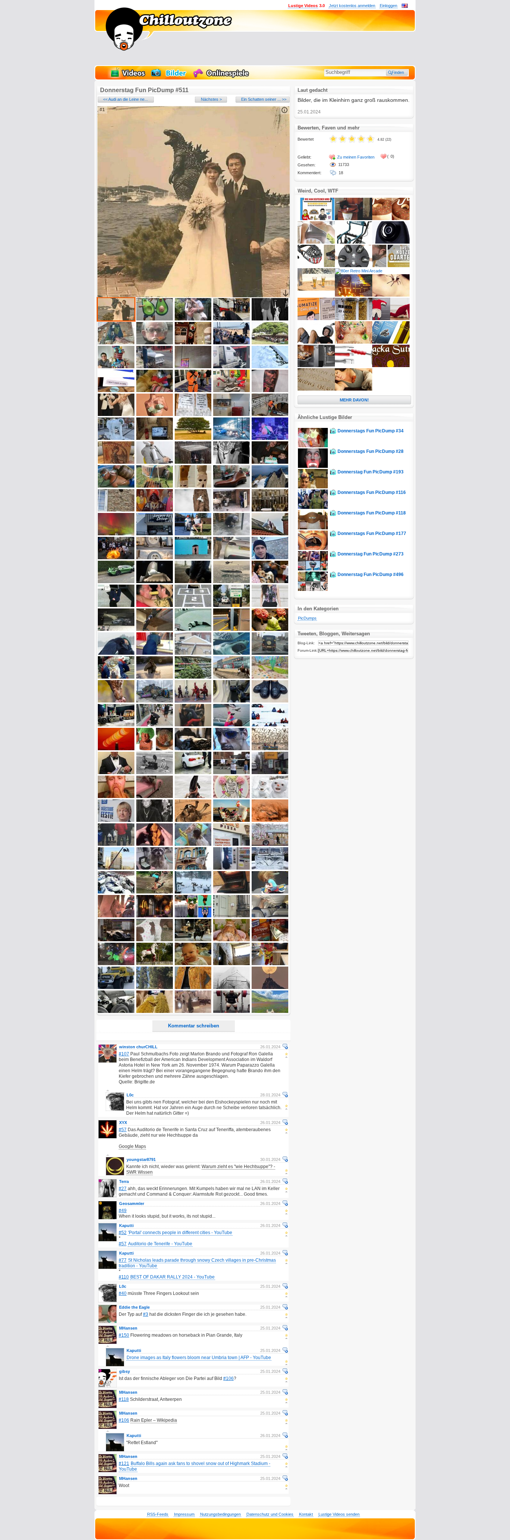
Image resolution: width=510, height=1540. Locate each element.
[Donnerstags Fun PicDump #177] (313, 548)
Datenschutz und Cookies (269, 1514)
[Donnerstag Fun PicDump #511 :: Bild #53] (193, 557)
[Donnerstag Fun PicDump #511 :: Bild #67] (154, 629)
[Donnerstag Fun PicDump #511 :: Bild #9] (231, 343)
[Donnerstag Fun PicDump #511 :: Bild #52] (154, 557)
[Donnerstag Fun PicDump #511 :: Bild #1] (116, 319)
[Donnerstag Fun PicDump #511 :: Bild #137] (154, 963)
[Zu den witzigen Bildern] (169, 77)
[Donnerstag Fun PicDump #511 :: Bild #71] (116, 653)
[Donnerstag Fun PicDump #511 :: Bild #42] (154, 510)
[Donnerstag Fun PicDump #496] (313, 589)
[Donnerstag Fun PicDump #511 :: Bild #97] (154, 772)
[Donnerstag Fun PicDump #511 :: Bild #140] (270, 963)
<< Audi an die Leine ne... (125, 99)
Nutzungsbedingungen (220, 1514)
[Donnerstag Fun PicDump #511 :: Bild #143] (193, 987)
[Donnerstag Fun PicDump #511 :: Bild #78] (193, 677)
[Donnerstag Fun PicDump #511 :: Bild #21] (116, 414)
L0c (130, 1095)
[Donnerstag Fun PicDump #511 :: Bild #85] (270, 701)
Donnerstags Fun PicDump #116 (372, 492)
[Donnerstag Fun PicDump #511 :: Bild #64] (231, 605)
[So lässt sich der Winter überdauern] (316, 289)
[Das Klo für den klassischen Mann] (353, 218)
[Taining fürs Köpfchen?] (316, 342)
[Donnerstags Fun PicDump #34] (313, 446)
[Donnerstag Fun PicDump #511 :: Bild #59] (231, 581)
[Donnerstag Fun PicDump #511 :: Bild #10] (270, 343)
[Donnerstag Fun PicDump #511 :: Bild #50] (270, 534)
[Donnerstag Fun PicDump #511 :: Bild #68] (193, 629)
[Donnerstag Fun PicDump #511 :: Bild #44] (231, 510)
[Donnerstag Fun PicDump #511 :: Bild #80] (270, 677)
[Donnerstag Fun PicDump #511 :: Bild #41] (116, 510)
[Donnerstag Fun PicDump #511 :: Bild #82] (154, 701)
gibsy (124, 1371)
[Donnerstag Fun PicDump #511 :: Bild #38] (193, 486)
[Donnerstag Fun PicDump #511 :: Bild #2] (154, 319)
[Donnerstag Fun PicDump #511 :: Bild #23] (193, 414)
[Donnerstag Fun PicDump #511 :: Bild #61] (116, 605)
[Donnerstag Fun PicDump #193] (313, 487)
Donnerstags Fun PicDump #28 (371, 451)
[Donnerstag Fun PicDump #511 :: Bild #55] (270, 557)
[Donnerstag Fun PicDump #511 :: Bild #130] (270, 916)
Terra (124, 1181)
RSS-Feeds (157, 1514)
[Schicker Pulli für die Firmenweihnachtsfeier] (353, 342)
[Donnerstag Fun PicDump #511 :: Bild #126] (116, 916)
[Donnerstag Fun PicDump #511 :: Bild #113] (193, 844)
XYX (123, 1122)
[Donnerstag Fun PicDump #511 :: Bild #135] (270, 940)
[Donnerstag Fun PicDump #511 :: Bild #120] (270, 868)
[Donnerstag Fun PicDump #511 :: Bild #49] (231, 534)
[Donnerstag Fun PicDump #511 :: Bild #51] (116, 557)
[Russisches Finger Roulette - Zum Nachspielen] (353, 265)
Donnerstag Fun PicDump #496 (371, 574)
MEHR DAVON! (354, 400)
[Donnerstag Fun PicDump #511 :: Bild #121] (116, 892)
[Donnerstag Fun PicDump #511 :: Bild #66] (116, 629)
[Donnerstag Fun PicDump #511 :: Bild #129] (231, 916)
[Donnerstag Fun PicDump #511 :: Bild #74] (231, 653)
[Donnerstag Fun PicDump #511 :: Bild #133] (193, 940)
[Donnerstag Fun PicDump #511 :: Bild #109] (231, 820)
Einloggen (388, 5)
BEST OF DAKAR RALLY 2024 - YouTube (172, 1277)
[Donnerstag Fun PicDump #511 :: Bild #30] (270, 438)
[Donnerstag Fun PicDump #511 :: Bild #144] (231, 987)
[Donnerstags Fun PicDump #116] (313, 507)
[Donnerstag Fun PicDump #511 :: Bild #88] (193, 725)
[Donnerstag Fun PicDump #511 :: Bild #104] (231, 796)
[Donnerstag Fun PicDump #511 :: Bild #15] (270, 366)
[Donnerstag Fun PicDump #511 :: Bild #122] (154, 892)
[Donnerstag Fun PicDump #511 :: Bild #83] (193, 701)
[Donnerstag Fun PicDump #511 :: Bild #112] (154, 844)
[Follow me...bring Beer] (316, 389)
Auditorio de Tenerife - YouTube (160, 1243)
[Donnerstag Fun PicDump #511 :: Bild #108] (193, 820)
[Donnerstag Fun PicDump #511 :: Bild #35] (270, 462)
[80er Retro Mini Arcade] (358, 271)
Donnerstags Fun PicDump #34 (371, 430)
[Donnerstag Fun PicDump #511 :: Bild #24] (231, 414)
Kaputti (126, 1225)
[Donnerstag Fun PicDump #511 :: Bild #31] (116, 462)
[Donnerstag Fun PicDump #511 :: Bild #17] (154, 390)
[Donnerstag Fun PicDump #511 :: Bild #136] (116, 963)
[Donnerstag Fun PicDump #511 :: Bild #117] (154, 868)
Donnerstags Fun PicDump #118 (372, 513)
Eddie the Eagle (134, 1307)
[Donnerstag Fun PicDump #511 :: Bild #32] (154, 462)
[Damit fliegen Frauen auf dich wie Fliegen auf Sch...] (391, 342)
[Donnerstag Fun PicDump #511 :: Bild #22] (154, 414)
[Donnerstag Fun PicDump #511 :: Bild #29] (231, 438)
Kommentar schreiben (193, 1026)
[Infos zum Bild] (284, 110)
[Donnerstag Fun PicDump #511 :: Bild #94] (231, 748)
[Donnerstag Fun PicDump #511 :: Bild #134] (231, 940)
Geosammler (131, 1203)
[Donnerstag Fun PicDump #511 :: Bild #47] (154, 534)
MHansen (128, 1328)
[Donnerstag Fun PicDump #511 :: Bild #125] (270, 892)
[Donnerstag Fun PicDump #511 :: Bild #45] (270, 510)
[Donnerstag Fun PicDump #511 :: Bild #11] (116, 366)
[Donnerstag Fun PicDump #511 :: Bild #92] (154, 748)
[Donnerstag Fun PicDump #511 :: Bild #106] (116, 820)
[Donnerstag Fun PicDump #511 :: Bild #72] (154, 653)
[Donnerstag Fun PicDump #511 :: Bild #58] (193, 581)
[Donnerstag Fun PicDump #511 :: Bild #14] (231, 366)
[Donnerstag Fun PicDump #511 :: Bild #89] (231, 725)
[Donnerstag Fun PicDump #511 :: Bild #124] (231, 892)
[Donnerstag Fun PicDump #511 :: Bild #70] (270, 629)
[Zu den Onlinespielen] (222, 77)
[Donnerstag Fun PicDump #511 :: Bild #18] (193, 390)
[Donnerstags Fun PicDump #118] (313, 528)
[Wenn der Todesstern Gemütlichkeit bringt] (353, 295)
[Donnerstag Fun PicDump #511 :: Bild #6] (116, 343)
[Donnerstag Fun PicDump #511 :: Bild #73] (193, 653)
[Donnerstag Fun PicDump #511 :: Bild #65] (270, 605)
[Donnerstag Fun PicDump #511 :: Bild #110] (270, 820)
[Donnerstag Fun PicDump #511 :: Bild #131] (116, 940)
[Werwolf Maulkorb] (316, 265)
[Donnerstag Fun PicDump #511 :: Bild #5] (270, 319)
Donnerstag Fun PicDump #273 (371, 554)
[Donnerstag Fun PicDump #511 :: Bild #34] (231, 462)
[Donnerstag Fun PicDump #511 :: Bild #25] (270, 414)
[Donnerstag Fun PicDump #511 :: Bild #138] (193, 963)
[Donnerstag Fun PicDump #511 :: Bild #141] (116, 987)
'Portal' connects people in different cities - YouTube (180, 1232)
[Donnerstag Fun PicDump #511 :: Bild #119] (231, 868)
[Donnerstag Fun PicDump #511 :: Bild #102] (154, 796)
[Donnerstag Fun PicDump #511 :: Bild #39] (231, 486)
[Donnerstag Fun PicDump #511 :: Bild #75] (270, 653)
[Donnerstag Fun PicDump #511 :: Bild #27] (154, 438)
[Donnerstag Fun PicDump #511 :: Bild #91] (116, 748)
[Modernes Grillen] (316, 365)
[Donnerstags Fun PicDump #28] (313, 466)
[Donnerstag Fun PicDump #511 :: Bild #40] (270, 486)
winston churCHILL (138, 1047)
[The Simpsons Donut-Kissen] (391, 218)
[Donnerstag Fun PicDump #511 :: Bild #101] (116, 796)
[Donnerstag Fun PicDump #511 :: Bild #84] (231, 701)
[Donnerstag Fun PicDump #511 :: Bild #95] (270, 748)
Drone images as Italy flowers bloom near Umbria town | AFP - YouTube (199, 1357)
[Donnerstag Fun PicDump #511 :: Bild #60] (270, 581)
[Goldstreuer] (353, 318)
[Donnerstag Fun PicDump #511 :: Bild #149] (231, 1011)
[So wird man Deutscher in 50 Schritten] (316, 218)
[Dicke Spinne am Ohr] (391, 295)
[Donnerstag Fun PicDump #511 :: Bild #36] (116, 486)
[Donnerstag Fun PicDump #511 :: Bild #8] (193, 343)
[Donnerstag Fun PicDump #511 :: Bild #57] (154, 581)
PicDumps (307, 618)
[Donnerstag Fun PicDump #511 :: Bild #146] (116, 1011)
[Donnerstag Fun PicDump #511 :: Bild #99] (231, 772)
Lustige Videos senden (339, 1514)
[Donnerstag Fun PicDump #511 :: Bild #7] (154, 343)
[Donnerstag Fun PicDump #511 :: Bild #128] (193, 916)
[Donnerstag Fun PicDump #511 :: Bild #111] (116, 844)
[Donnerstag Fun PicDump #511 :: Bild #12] (154, 366)
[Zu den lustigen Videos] (127, 77)
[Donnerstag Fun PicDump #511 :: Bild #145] (270, 987)
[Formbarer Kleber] (353, 365)
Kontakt (306, 1514)
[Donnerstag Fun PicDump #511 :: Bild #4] (231, 319)
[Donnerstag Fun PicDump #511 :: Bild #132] (154, 940)
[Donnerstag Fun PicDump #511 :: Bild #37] (154, 486)
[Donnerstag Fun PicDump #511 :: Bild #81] (116, 701)
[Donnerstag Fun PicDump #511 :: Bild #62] (154, 605)
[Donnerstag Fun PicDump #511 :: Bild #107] (154, 820)
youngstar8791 (141, 1159)
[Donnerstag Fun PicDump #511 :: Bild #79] (231, 677)
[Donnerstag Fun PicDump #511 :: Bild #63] (193, 605)
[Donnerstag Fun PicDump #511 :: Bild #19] (231, 390)
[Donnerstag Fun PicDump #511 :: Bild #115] (270, 844)
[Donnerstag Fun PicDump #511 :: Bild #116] (116, 868)
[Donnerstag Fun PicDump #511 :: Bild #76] (116, 677)
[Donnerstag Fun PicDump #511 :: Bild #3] (193, 319)
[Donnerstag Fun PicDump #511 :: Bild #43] (193, 510)
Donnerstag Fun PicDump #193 (371, 472)
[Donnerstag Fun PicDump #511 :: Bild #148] (193, 1011)
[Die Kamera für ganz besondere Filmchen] (391, 242)
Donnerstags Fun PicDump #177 (372, 533)
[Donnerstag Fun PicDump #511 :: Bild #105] (270, 796)
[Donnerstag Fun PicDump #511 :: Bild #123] (193, 892)
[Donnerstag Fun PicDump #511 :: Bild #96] (116, 772)
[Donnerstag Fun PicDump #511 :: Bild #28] (193, 438)
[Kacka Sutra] (391, 365)
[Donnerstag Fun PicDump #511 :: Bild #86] (116, 725)
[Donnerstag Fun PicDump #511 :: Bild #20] (270, 390)
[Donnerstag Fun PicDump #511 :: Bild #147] (154, 1011)
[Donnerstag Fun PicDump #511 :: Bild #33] (193, 462)
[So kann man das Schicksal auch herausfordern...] (316, 242)
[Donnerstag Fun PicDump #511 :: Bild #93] (193, 748)
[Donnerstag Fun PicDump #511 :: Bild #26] (116, 438)
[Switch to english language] (404, 6)
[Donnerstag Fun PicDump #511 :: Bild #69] (231, 629)
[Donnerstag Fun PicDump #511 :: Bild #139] (231, 963)
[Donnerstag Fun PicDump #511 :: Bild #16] (116, 390)
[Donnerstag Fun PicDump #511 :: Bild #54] (231, 557)
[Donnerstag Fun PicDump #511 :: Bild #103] (193, 796)
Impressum (184, 1514)
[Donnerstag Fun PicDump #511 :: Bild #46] (116, 534)
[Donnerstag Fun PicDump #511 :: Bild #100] (270, 772)
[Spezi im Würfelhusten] (391, 265)
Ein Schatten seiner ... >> (263, 99)
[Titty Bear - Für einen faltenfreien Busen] (353, 389)
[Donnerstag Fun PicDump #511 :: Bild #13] (193, 366)
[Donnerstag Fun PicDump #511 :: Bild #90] (270, 725)
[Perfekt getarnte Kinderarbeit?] (391, 318)
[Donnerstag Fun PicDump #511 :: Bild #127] (154, 916)
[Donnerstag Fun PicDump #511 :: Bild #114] (231, 844)
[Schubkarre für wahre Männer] (353, 242)
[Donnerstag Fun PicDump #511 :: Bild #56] (116, 581)
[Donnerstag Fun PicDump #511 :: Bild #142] (154, 987)
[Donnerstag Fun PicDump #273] (313, 569)
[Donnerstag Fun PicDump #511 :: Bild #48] (193, 534)
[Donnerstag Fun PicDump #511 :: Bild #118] (193, 868)
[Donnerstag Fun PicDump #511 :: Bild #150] (270, 1011)
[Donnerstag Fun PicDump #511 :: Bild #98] (193, 772)
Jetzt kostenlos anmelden (352, 5)
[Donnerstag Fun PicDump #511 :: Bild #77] (154, 677)
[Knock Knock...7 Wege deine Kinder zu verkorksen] (316, 318)
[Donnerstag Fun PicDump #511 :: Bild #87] (154, 725)
